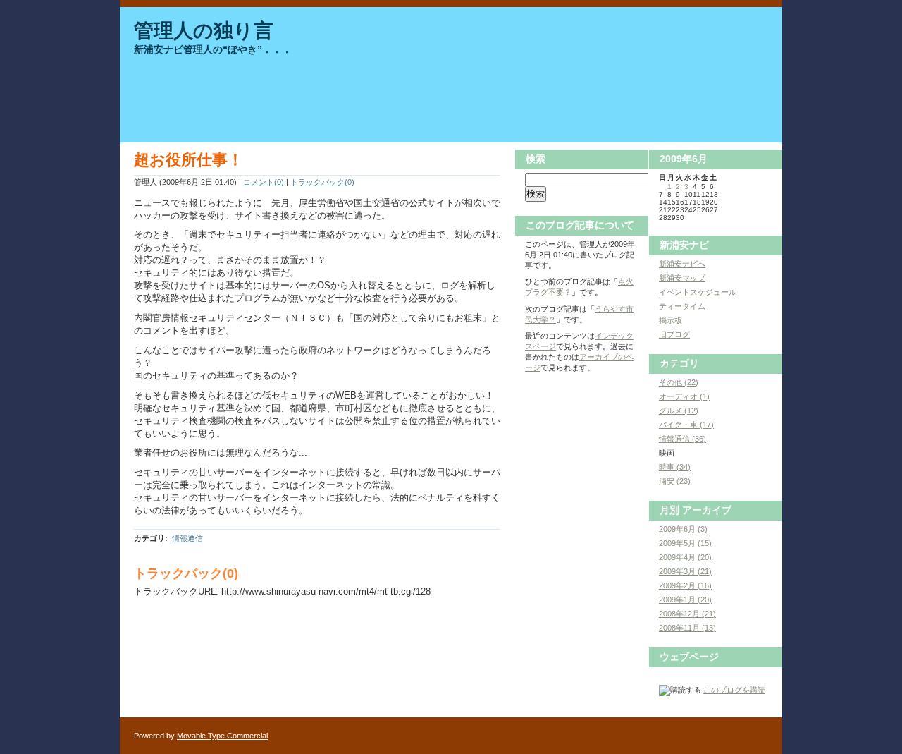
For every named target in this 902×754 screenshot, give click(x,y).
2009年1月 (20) (685, 599)
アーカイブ (706, 510)
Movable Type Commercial (222, 735)
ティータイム (682, 306)
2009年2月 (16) (685, 585)
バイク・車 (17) (686, 424)
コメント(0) (263, 182)
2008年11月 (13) (687, 628)
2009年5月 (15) (685, 543)
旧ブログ (674, 334)
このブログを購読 (734, 690)
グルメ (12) (678, 410)
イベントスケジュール (697, 292)
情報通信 (187, 538)
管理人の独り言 (203, 31)
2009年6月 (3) (683, 529)
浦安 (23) (675, 481)
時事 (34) (675, 467)
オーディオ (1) (684, 396)
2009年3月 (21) (685, 571)
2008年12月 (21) (687, 613)
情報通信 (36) (682, 438)
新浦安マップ (682, 278)
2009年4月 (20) (685, 557)
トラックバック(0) (322, 182)
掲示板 (670, 320)
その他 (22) (678, 382)
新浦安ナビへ (682, 264)
